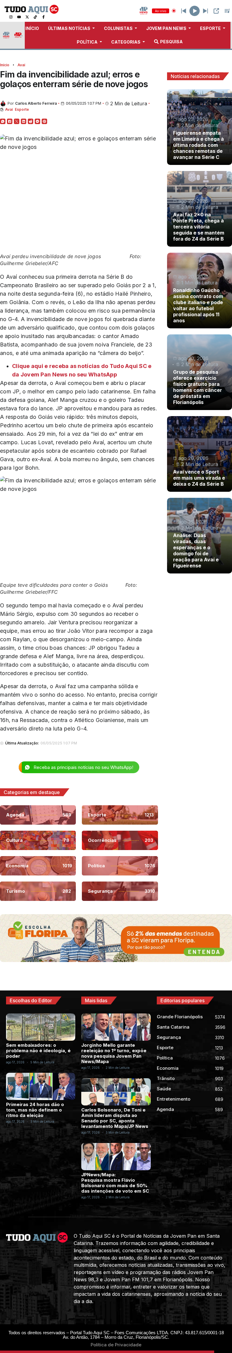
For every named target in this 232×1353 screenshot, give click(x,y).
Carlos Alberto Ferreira (36, 103)
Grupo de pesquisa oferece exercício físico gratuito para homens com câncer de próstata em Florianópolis (197, 387)
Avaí (21, 65)
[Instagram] (11, 17)
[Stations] (227, 11)
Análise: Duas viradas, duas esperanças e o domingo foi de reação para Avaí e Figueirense (196, 550)
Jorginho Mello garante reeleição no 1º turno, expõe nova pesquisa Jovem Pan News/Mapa (114, 1053)
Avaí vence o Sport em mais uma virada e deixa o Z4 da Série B (199, 478)
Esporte (22, 109)
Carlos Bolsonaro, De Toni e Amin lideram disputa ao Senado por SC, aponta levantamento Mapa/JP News (114, 1118)
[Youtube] (19, 17)
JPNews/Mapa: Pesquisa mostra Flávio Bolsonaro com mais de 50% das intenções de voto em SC (115, 1183)
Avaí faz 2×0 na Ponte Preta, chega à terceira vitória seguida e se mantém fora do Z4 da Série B (198, 227)
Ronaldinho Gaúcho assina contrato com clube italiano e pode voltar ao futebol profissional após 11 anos (198, 305)
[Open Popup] (216, 11)
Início (4, 65)
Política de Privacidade (116, 1345)
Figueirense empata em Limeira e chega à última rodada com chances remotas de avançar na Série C (198, 145)
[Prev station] (205, 11)
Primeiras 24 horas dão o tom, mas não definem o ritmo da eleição (35, 1110)
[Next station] (184, 11)
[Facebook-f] (43, 17)
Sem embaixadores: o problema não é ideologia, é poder (38, 1050)
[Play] (194, 11)
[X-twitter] (27, 17)
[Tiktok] (35, 17)
